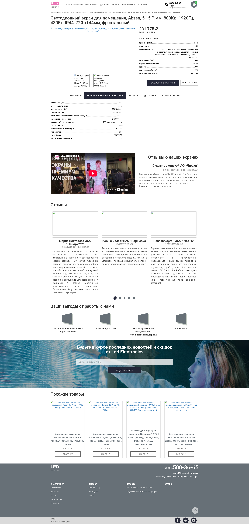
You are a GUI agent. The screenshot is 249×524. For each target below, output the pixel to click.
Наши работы (128, 5)
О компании (91, 5)
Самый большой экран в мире (139, 488)
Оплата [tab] (133, 95)
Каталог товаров (73, 5)
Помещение (93, 492)
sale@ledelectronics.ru (177, 8)
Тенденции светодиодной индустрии (141, 492)
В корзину (68, 454)
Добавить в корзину (163, 82)
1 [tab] (115, 298)
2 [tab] (120, 298)
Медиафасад (94, 488)
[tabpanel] (75, 253)
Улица (91, 496)
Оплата (115, 5)
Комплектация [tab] (171, 95)
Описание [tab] (75, 95)
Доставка (104, 5)
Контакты (142, 5)
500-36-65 (180, 467)
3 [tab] (124, 298)
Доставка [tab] (150, 95)
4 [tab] (129, 298)
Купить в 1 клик (189, 83)
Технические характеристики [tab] (105, 95)
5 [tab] (134, 298)
